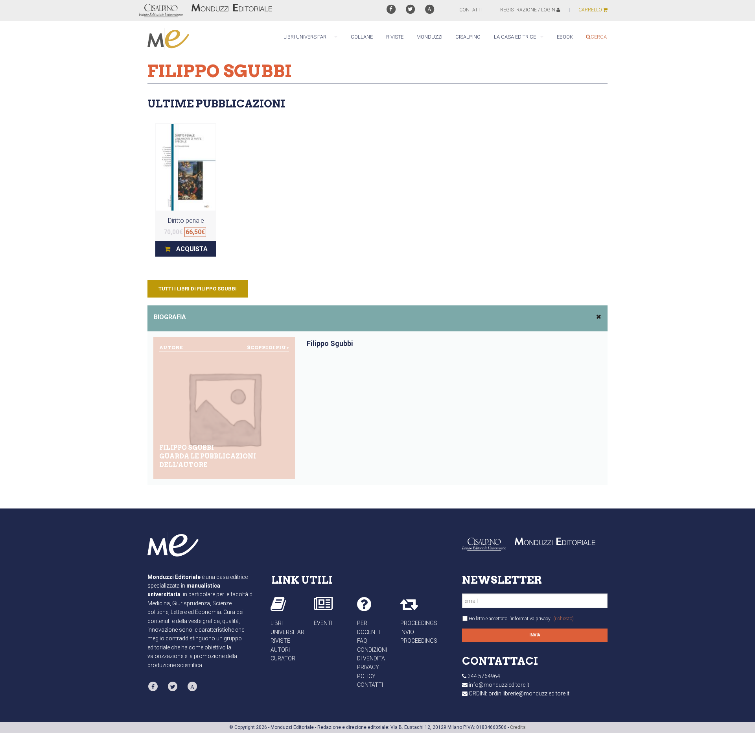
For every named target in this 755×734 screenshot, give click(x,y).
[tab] (377, 318)
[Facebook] (390, 9)
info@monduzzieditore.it (499, 685)
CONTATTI (470, 10)
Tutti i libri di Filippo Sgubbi (197, 289)
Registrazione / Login (528, 10)
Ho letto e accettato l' (521, 618)
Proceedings (418, 623)
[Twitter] (410, 9)
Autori (280, 650)
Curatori (283, 658)
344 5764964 (484, 676)
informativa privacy (531, 618)
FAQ (362, 641)
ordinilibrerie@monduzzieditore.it (528, 693)
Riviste (280, 641)
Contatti (370, 685)
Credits (518, 727)
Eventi (323, 623)
